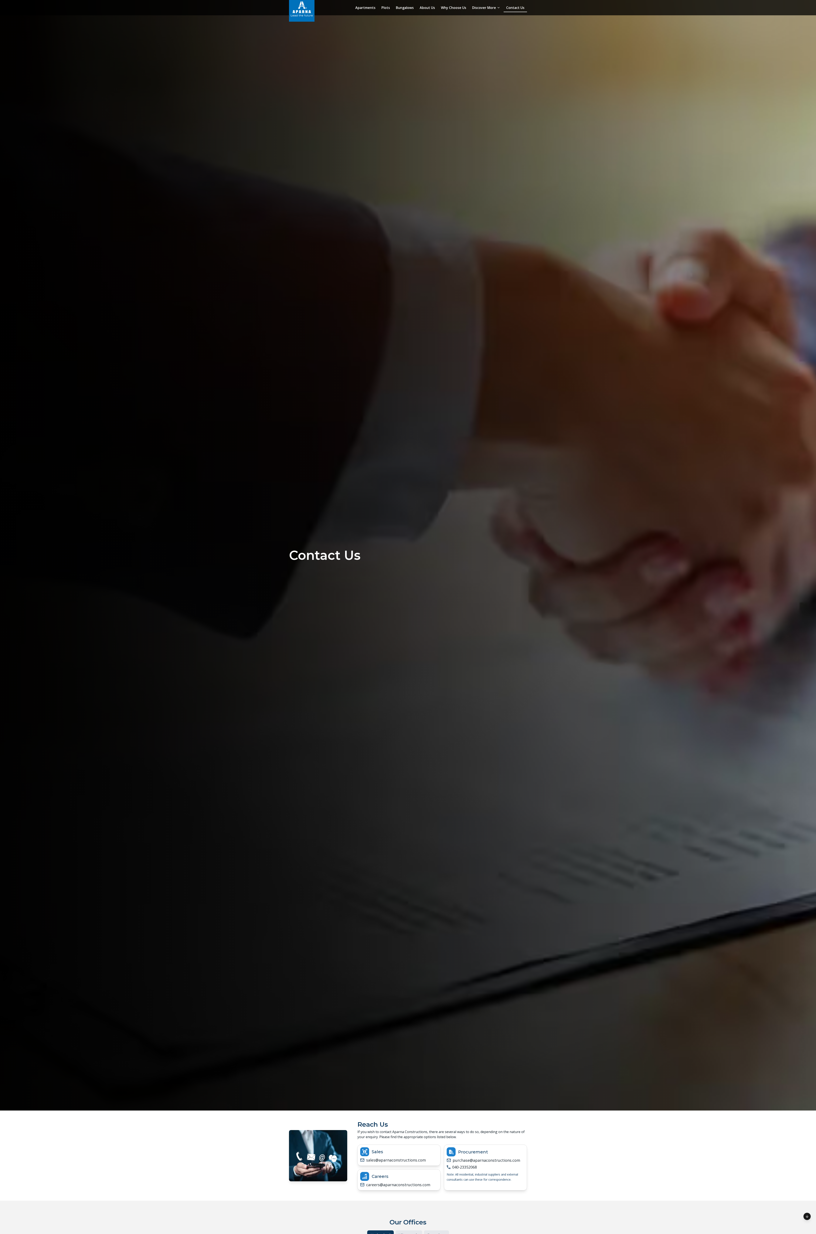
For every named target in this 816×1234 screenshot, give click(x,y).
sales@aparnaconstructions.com (396, 1160)
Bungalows (405, 7)
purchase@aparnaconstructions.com (486, 1160)
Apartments (365, 7)
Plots (385, 7)
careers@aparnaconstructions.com (398, 1184)
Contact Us (515, 7)
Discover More (484, 7)
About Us (427, 7)
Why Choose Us (453, 7)
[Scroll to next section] (807, 1216)
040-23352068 (464, 1167)
